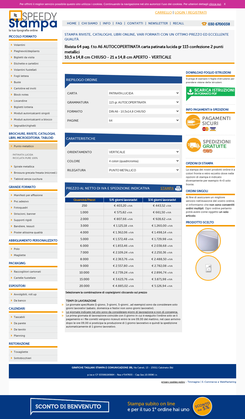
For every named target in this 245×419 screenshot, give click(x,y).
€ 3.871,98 (162, 279)
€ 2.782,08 (162, 266)
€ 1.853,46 (123, 245)
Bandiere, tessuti (24, 226)
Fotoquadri (21, 207)
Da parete (20, 323)
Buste (17, 82)
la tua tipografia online (23, 30)
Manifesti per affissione (28, 195)
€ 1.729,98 (162, 239)
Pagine (72, 120)
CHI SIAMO (90, 23)
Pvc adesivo (21, 201)
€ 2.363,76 (123, 259)
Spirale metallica (24, 166)
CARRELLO (163, 12)
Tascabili (19, 317)
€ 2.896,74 (162, 272)
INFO (107, 23)
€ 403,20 (123, 205)
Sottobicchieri (22, 358)
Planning (19, 335)
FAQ (119, 23)
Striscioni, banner (25, 213)
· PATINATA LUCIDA (22, 154)
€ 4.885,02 (123, 286)
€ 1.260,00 (162, 225)
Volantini (19, 45)
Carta (72, 93)
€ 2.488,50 (162, 259)
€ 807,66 (123, 219)
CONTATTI (135, 23)
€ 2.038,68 (162, 245)
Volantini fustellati (25, 69)
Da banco (20, 300)
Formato (75, 111)
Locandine (20, 100)
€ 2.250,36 (162, 252)
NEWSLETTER (158, 23)
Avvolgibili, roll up (25, 294)
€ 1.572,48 (123, 239)
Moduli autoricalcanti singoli (32, 113)
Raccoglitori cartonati (27, 271)
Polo (17, 249)
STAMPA (167, 188)
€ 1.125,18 (123, 225)
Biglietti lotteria (23, 107)
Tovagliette (21, 352)
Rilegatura (76, 170)
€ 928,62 (162, 219)
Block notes (21, 94)
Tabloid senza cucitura (28, 179)
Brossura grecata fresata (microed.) (35, 172)
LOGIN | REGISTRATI (191, 12)
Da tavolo (20, 329)
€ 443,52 (162, 205)
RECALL (178, 23)
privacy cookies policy (173, 382)
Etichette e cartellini (26, 63)
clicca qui (215, 4)
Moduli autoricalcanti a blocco (33, 119)
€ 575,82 (123, 212)
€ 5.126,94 (162, 286)
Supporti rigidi (23, 220)
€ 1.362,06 (123, 232)
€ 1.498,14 (162, 232)
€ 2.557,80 (123, 266)
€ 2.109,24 (123, 252)
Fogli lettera (21, 76)
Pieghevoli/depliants (26, 51)
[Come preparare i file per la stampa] (210, 94)
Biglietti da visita (24, 57)
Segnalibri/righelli (25, 125)
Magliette (20, 255)
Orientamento (79, 152)
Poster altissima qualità (28, 232)
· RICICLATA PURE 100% (24, 158)
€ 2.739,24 (123, 272)
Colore (73, 161)
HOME (71, 23)
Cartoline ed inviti (25, 88)
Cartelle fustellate (25, 277)
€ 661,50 (162, 212)
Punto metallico (24, 146)
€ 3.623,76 (123, 279)
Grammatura (78, 102)
